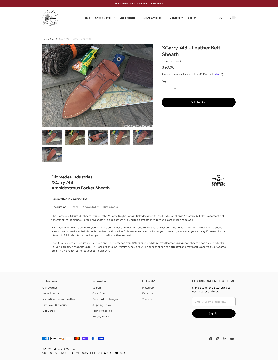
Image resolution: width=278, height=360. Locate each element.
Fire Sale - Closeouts (54, 305)
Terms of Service (102, 310)
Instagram (148, 287)
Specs (74, 207)
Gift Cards (48, 310)
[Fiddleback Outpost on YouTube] (232, 339)
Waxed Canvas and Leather (58, 299)
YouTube (147, 299)
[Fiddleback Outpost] (50, 18)
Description (58, 207)
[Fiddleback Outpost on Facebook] (210, 339)
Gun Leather (49, 287)
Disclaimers (110, 207)
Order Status (100, 293)
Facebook (148, 293)
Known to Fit (91, 207)
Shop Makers (127, 17)
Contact (175, 17)
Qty (164, 81)
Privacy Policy (100, 316)
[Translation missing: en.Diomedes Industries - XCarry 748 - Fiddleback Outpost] (75, 137)
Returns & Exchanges (105, 299)
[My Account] (220, 18)
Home (86, 17)
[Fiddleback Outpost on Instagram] (217, 339)
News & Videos (152, 17)
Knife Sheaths (50, 293)
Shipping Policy (101, 305)
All (53, 38)
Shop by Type (103, 17)
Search (192, 17)
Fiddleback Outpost (64, 349)
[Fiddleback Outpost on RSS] (224, 339)
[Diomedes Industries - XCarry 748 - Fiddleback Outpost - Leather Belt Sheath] (97, 85)
